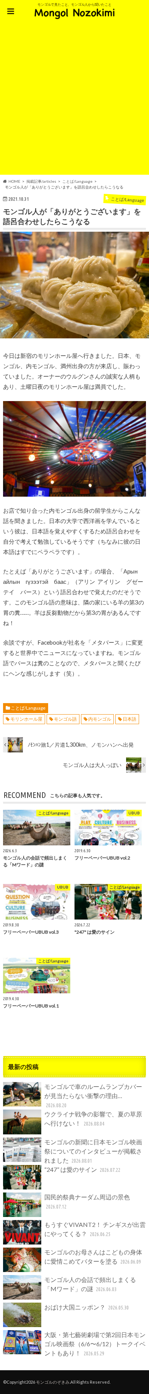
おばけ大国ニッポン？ (86, 1307)
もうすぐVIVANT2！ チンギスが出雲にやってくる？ (95, 1229)
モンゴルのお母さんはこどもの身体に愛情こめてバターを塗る (93, 1256)
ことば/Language (28, 708)
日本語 (129, 719)
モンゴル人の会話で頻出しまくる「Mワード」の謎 (90, 1284)
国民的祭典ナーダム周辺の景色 (87, 1201)
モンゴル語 (65, 719)
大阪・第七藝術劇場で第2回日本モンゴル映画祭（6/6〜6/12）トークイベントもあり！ (95, 1344)
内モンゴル (99, 719)
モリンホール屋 (26, 719)
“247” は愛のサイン (82, 1169)
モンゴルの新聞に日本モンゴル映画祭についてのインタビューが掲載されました (93, 1151)
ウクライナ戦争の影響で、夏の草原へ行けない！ (93, 1118)
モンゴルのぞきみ (53, 1381)
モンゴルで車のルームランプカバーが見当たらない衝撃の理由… (93, 1095)
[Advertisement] (74, 100)
